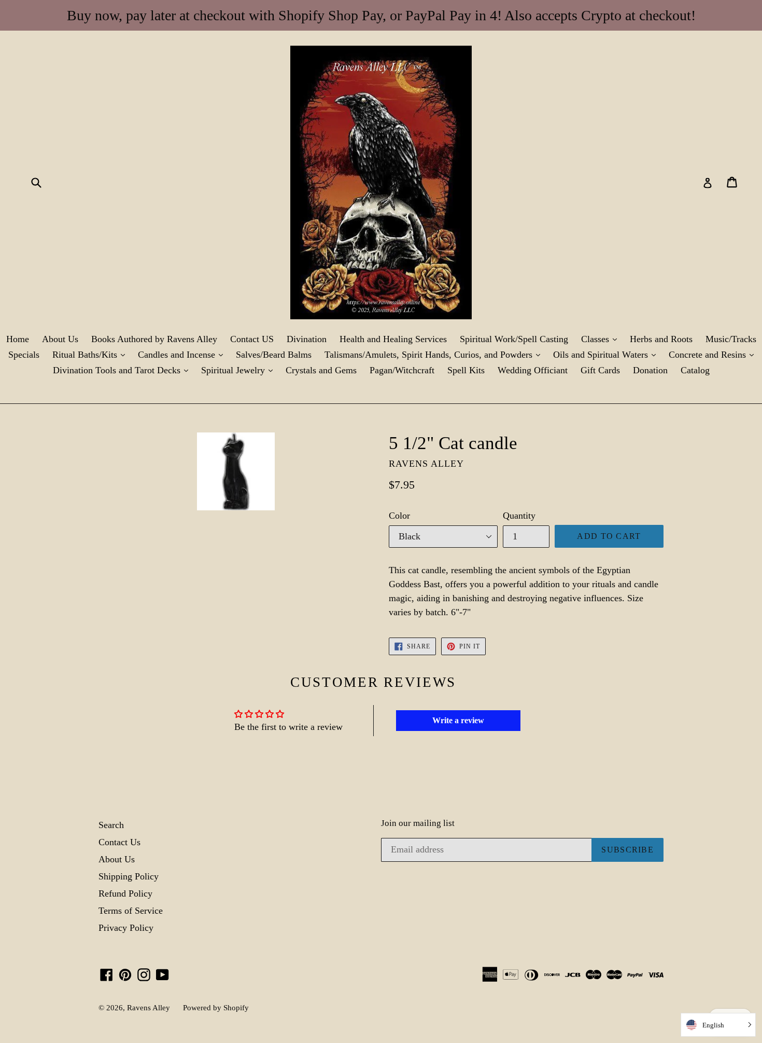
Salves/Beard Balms (274, 354)
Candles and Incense (183, 354)
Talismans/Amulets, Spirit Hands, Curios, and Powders (434, 354)
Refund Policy (125, 893)
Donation (650, 370)
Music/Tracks (730, 339)
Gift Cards (600, 370)
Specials (23, 354)
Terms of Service (130, 910)
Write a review (458, 720)
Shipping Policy (128, 876)
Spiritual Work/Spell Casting (514, 339)
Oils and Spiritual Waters (607, 354)
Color (399, 515)
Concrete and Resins (714, 354)
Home (17, 339)
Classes (601, 338)
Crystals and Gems (321, 370)
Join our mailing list (418, 823)
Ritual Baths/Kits (91, 354)
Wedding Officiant (533, 370)
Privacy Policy (125, 928)
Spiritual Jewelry (239, 369)
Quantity (519, 515)
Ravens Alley (148, 1008)
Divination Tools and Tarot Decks (123, 369)
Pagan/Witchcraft (402, 370)
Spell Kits (466, 370)
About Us (60, 339)
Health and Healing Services (393, 339)
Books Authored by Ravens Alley (154, 339)
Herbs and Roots (661, 339)
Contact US (252, 339)
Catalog (695, 370)
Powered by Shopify (216, 1008)
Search (111, 825)
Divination (307, 339)
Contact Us (119, 842)
